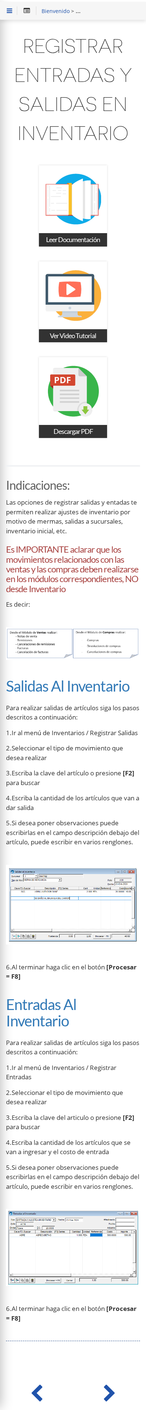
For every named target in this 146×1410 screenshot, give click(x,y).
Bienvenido (56, 12)
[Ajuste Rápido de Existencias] (109, 1391)
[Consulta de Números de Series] (36, 1391)
